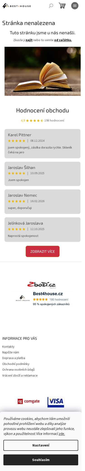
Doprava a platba (13, 358)
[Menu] (74, 5)
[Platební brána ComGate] (29, 401)
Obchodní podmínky (15, 364)
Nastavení (40, 445)
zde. (62, 433)
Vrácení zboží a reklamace (20, 375)
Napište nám (10, 352)
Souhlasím (41, 459)
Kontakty (8, 347)
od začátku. (63, 40)
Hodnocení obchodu (42, 110)
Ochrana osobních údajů (18, 369)
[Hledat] (51, 5)
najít (29, 40)
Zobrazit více (42, 251)
